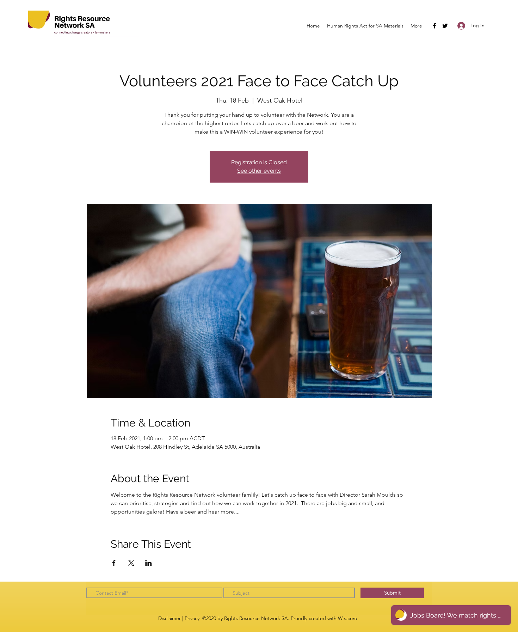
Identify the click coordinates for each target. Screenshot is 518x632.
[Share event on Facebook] (114, 563)
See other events (259, 170)
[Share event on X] (131, 563)
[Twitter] (445, 25)
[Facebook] (434, 25)
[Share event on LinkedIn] (148, 563)
